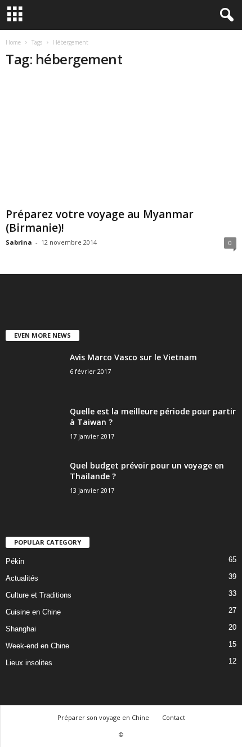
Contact (173, 717)
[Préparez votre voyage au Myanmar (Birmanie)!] (121, 141)
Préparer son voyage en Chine (103, 717)
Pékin (15, 561)
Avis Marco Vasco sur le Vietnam (133, 357)
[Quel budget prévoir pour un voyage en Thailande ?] (34, 481)
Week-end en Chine (37, 646)
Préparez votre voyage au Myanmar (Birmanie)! (100, 221)
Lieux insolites (29, 662)
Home (13, 42)
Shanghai (21, 629)
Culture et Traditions (38, 595)
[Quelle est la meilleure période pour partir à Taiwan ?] (34, 427)
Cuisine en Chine (33, 612)
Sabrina (19, 242)
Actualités (22, 578)
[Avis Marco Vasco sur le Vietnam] (34, 373)
